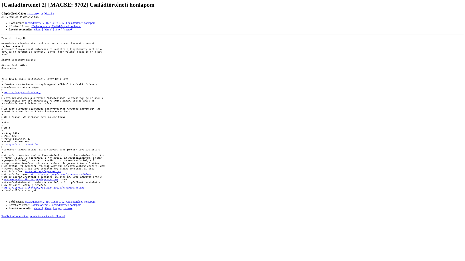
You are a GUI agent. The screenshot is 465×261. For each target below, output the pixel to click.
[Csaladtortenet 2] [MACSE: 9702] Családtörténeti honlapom (60, 22)
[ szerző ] (68, 29)
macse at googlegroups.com (43, 171)
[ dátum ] (38, 29)
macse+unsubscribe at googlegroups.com (31, 179)
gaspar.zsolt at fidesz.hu (40, 13)
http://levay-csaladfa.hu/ (22, 92)
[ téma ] (48, 29)
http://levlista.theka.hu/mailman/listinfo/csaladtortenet (45, 187)
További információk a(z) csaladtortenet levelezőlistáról (33, 216)
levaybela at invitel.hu (21, 144)
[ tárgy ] (57, 29)
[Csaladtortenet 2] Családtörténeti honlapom (56, 26)
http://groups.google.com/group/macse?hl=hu (61, 174)
